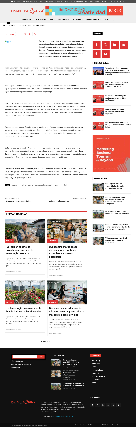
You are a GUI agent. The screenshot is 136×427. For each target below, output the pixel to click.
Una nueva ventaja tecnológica (18, 201)
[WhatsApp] (35, 34)
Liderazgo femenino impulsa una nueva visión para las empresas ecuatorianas (116, 84)
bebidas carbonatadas (43, 185)
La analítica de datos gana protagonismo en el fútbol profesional (115, 98)
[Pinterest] (30, 34)
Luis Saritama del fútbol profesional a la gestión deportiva (114, 111)
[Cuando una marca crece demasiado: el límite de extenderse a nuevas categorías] (67, 231)
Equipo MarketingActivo (22, 23)
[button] (112, 19)
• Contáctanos (17, 361)
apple (21, 185)
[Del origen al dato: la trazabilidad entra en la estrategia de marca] (25, 231)
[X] (25, 34)
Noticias (9, 241)
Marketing (52, 241)
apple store (29, 185)
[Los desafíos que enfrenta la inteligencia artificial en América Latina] (98, 126)
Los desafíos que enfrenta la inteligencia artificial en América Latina (118, 125)
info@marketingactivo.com (62, 416)
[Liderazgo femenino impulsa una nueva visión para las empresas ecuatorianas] (98, 85)
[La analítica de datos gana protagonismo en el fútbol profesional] (98, 99)
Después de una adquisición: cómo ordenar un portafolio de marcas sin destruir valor (66, 311)
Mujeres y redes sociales (59, 201)
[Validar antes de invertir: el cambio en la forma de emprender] (98, 241)
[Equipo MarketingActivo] (9, 22)
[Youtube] (106, 54)
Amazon (14, 185)
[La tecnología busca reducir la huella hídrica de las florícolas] (25, 292)
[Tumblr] (97, 54)
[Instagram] (106, 45)
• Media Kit (15, 367)
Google (63, 185)
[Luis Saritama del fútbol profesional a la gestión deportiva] (98, 112)
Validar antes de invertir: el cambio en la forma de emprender (116, 240)
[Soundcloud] (124, 45)
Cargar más (45, 341)
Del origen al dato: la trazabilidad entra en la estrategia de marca (19, 250)
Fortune (55, 185)
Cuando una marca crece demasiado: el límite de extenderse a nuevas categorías (115, 200)
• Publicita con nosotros (21, 364)
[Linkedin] (115, 45)
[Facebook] (20, 34)
